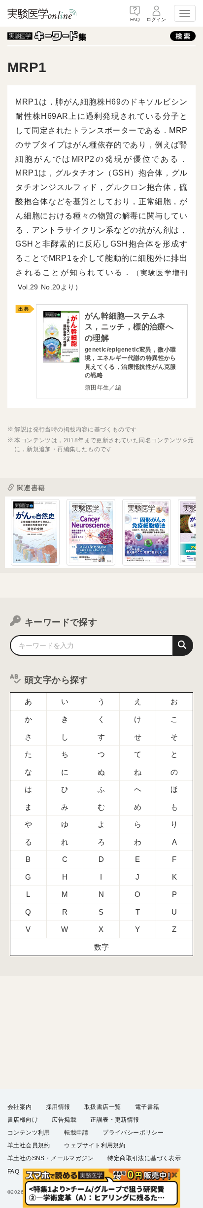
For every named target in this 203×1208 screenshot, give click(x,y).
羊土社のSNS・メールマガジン (50, 1158)
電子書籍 (147, 1106)
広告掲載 (64, 1119)
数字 (101, 947)
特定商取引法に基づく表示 (144, 1158)
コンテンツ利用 (28, 1132)
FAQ (13, 1171)
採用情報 (58, 1106)
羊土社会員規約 (28, 1145)
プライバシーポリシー (133, 1132)
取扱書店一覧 (102, 1106)
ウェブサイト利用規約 (94, 1145)
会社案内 (19, 1106)
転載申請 (76, 1132)
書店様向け (22, 1119)
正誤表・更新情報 (114, 1119)
